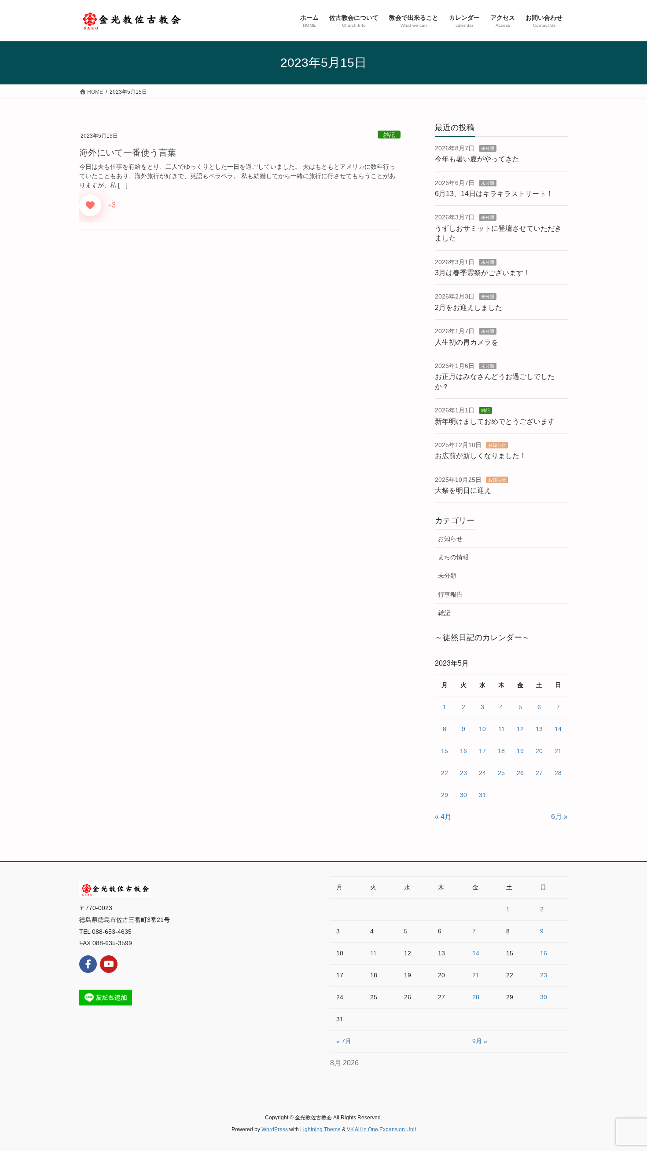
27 (539, 772)
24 (482, 772)
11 (501, 728)
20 (539, 750)
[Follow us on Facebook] (88, 964)
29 (444, 794)
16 (463, 750)
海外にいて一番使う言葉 (127, 152)
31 (482, 794)
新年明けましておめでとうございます (495, 421)
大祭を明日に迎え (463, 490)
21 (558, 750)
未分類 (487, 148)
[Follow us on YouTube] (109, 964)
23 (463, 772)
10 (482, 728)
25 (501, 772)
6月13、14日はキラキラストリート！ (494, 193)
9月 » (479, 1041)
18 (501, 750)
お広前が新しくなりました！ (480, 455)
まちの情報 (453, 557)
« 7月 (343, 1041)
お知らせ (497, 445)
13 (539, 728)
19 (520, 750)
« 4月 (443, 816)
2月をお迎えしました (468, 307)
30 (463, 794)
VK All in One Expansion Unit (381, 1129)
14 (558, 728)
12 (520, 728)
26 (520, 772)
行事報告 (450, 594)
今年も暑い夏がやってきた (477, 159)
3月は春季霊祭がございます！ (482, 273)
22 (444, 772)
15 (444, 750)
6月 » (559, 816)
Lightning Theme (320, 1129)
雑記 (389, 134)
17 (482, 750)
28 (558, 772)
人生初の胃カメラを (466, 342)
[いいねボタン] (90, 205)
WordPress (274, 1129)
